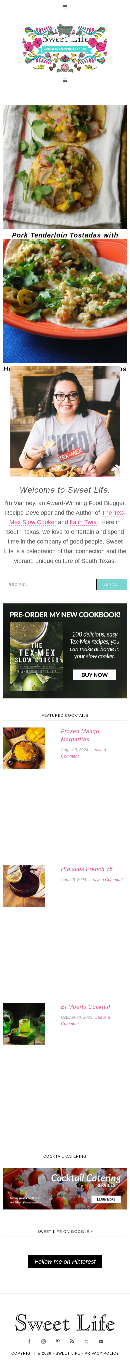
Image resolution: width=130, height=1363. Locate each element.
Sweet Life (65, 48)
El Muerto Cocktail (85, 1007)
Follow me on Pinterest (65, 1261)
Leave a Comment (106, 879)
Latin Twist (84, 522)
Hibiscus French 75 (87, 869)
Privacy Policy (102, 1353)
